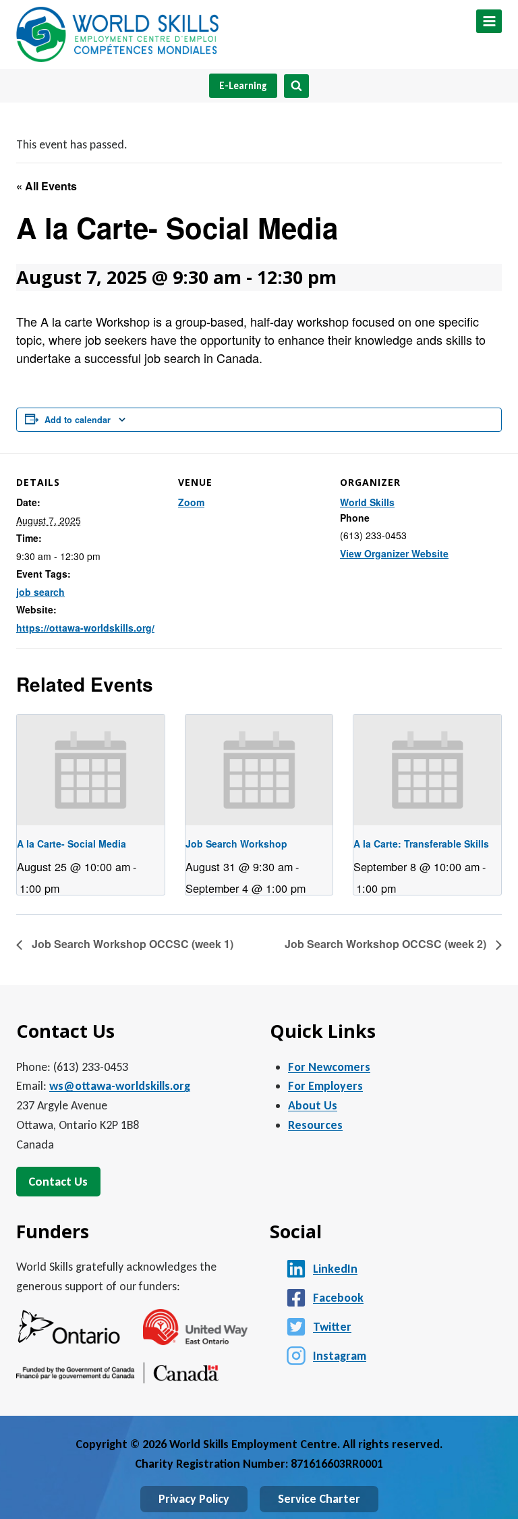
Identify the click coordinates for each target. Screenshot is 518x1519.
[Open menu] (489, 21)
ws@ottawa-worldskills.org (119, 1085)
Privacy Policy (194, 1498)
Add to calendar (78, 420)
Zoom (191, 502)
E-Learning (243, 86)
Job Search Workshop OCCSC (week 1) (131, 943)
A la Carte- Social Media (71, 843)
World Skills (367, 502)
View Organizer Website (394, 553)
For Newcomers (329, 1066)
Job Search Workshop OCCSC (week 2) (387, 943)
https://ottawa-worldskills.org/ (85, 627)
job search (40, 592)
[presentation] (91, 770)
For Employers (325, 1085)
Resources (315, 1124)
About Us (312, 1105)
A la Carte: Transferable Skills (421, 843)
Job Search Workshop (236, 843)
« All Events (46, 186)
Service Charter (319, 1498)
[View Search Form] (296, 86)
